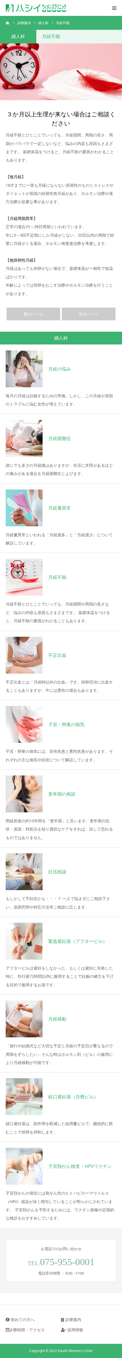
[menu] (114, 8)
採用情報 (74, 1329)
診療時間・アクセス (27, 1329)
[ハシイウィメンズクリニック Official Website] (48, 8)
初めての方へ (22, 1319)
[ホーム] (8, 22)
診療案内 (72, 1319)
